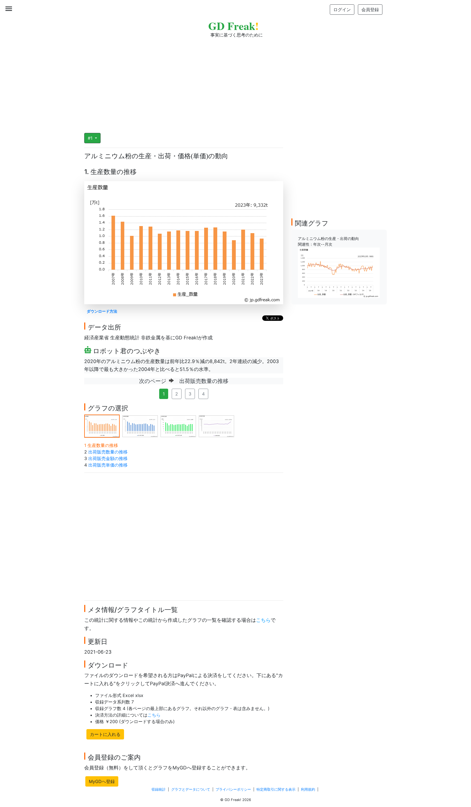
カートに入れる (105, 734)
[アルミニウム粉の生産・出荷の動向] (339, 272)
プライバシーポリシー (233, 789)
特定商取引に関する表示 (275, 789)
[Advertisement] (235, 82)
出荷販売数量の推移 (108, 452)
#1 (91, 138)
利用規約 (308, 789)
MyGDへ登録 (102, 781)
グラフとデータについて (190, 789)
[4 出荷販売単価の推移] (216, 425)
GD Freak (233, 26)
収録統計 (159, 789)
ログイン (342, 9)
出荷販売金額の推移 (108, 458)
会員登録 (370, 9)
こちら (263, 620)
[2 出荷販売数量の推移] (140, 425)
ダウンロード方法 (102, 311)
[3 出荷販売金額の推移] (178, 425)
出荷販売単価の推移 (108, 465)
